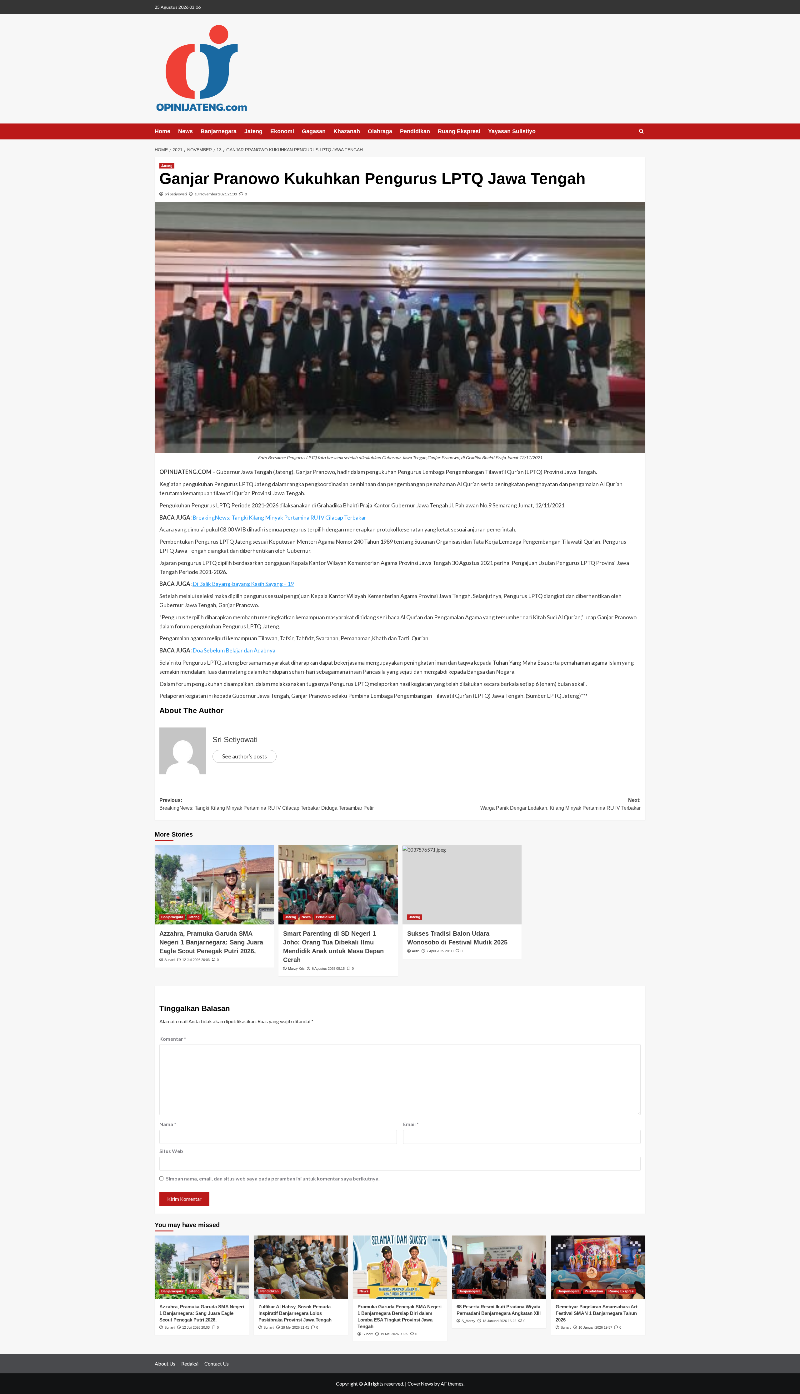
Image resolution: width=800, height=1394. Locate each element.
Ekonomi (282, 131)
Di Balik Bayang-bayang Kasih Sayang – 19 (243, 583)
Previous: (266, 804)
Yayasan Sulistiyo (512, 131)
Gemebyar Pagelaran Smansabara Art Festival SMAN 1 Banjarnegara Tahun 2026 (597, 1313)
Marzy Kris (296, 968)
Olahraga (380, 131)
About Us (165, 1363)
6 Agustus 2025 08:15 (328, 968)
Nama (167, 1124)
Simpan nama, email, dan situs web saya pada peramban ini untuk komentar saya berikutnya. (273, 1178)
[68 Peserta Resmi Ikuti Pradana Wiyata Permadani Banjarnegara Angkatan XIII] (499, 1266)
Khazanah (346, 131)
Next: (560, 804)
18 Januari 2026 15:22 (499, 1321)
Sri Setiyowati (176, 194)
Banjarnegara (219, 131)
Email (411, 1124)
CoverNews (420, 1383)
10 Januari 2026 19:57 (595, 1327)
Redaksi (189, 1363)
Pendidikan (415, 131)
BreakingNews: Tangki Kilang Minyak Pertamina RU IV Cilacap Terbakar (279, 517)
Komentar (172, 1039)
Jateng (253, 131)
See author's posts (244, 756)
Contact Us (216, 1363)
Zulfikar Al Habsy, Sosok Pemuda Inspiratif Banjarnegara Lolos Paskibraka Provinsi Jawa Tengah (295, 1313)
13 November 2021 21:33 (215, 194)
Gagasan (314, 131)
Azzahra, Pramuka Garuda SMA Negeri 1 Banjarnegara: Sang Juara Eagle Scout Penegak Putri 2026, (211, 942)
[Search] (641, 131)
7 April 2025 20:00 (440, 951)
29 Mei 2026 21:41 (295, 1327)
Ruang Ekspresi (459, 131)
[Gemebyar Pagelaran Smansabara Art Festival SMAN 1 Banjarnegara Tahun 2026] (598, 1266)
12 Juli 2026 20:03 (196, 960)
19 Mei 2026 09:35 (394, 1334)
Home (162, 131)
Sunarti (169, 960)
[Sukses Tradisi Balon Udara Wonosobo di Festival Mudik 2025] (462, 884)
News (185, 131)
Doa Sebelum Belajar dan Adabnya (233, 650)
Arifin (415, 951)
